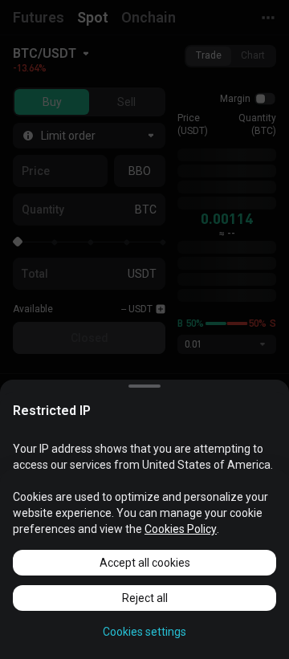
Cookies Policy (180, 529)
